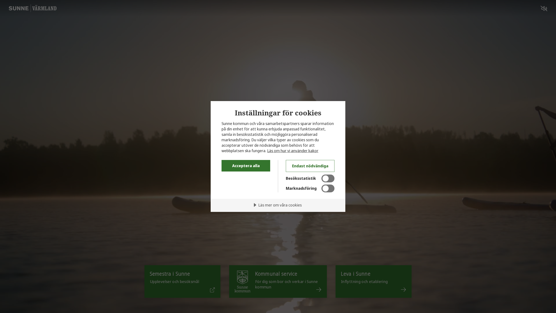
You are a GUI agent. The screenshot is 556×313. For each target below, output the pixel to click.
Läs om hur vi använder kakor (292, 150)
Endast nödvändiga (310, 165)
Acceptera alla (246, 165)
